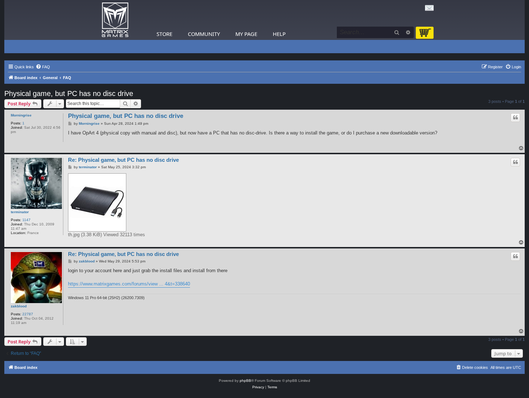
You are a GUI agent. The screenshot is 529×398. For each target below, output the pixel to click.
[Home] (115, 20)
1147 (26, 220)
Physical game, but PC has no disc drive (68, 93)
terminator (20, 212)
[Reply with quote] (515, 117)
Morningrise (21, 115)
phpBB (245, 381)
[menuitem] (43, 67)
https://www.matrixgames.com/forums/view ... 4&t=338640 (129, 284)
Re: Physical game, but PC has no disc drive (123, 160)
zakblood (19, 306)
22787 (27, 314)
